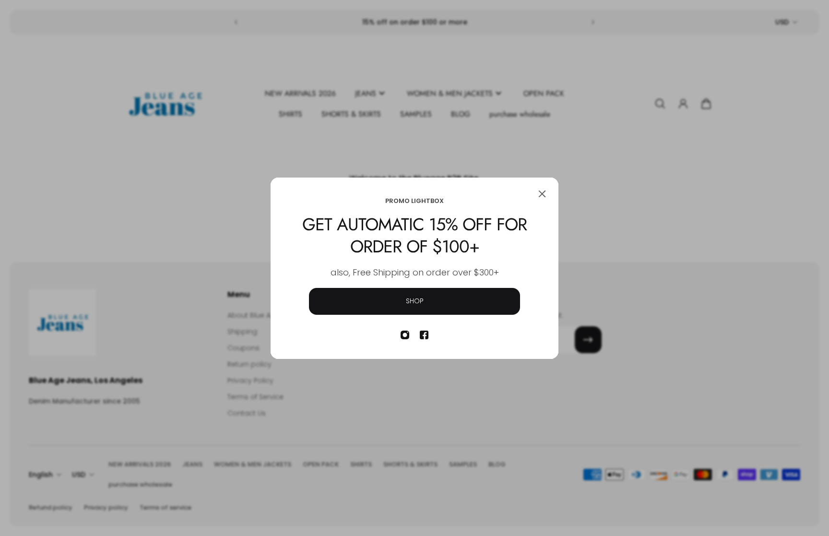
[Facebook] (424, 335)
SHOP (415, 301)
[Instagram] (405, 335)
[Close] (542, 193)
